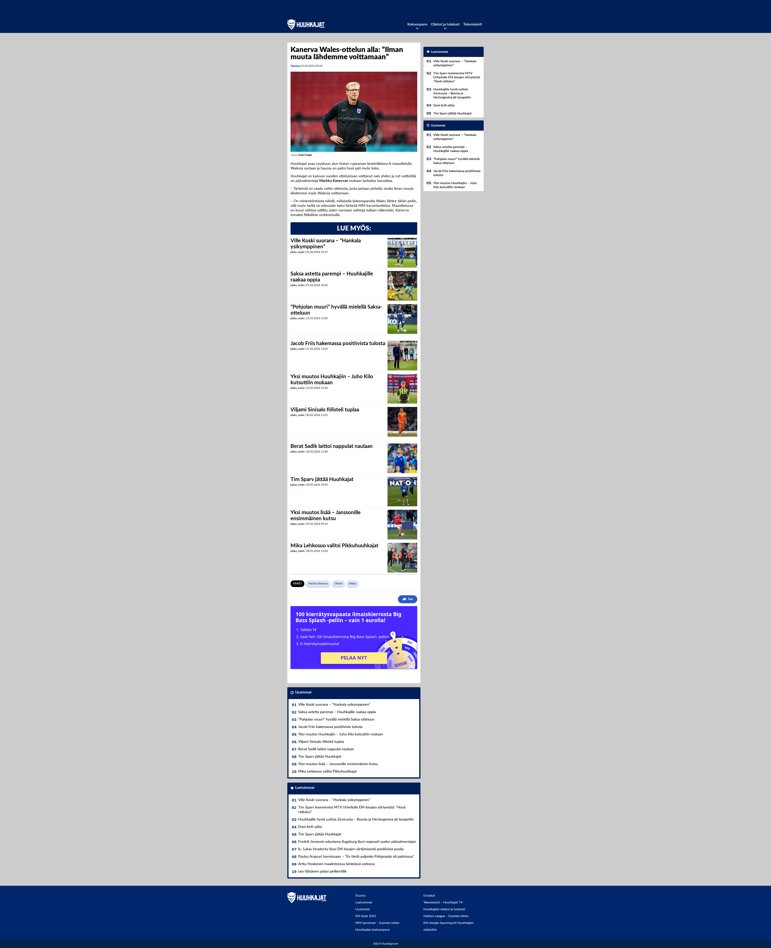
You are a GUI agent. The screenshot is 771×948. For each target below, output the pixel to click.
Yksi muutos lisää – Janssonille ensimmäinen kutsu (338, 764)
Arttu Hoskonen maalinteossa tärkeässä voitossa (336, 864)
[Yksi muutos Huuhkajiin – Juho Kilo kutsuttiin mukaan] (402, 389)
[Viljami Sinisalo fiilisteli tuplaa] (402, 422)
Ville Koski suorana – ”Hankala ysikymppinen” (334, 704)
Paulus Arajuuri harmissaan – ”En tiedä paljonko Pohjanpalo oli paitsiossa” (356, 856)
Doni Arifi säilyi (310, 827)
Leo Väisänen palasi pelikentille (322, 871)
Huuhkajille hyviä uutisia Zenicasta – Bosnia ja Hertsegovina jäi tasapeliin (356, 819)
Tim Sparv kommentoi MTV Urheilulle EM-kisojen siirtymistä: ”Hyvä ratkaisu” (352, 810)
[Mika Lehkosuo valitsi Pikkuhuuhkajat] (402, 558)
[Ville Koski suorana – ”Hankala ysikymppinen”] (402, 253)
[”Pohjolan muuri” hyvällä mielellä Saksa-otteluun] (402, 319)
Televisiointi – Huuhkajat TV (443, 902)
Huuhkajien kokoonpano (372, 929)
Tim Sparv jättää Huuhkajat (322, 479)
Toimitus (295, 66)
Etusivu (360, 895)
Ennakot (429, 895)
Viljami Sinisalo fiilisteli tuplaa (325, 409)
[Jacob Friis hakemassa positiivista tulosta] (402, 355)
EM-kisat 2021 (365, 916)
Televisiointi (472, 24)
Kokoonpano (417, 24)
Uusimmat (303, 692)
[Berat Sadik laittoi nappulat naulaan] (402, 458)
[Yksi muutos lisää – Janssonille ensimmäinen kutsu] (402, 524)
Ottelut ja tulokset (445, 24)
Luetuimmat (305, 788)
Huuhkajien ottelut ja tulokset (444, 909)
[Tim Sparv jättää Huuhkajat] (402, 491)
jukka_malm (297, 252)
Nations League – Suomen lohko (445, 916)
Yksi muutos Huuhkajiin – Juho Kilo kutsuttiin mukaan (340, 734)
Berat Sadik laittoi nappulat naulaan (332, 446)
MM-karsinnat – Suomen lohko (377, 923)
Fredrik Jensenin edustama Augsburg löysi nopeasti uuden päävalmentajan (357, 842)
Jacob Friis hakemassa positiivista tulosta (338, 343)
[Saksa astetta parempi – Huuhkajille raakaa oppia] (402, 286)
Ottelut (338, 583)
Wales (352, 583)
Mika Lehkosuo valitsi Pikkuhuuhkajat (334, 545)
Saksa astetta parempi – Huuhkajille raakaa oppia (337, 712)
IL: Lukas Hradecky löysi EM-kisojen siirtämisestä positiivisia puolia (351, 849)
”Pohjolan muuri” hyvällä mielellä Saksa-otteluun (336, 719)
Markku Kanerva (318, 583)
